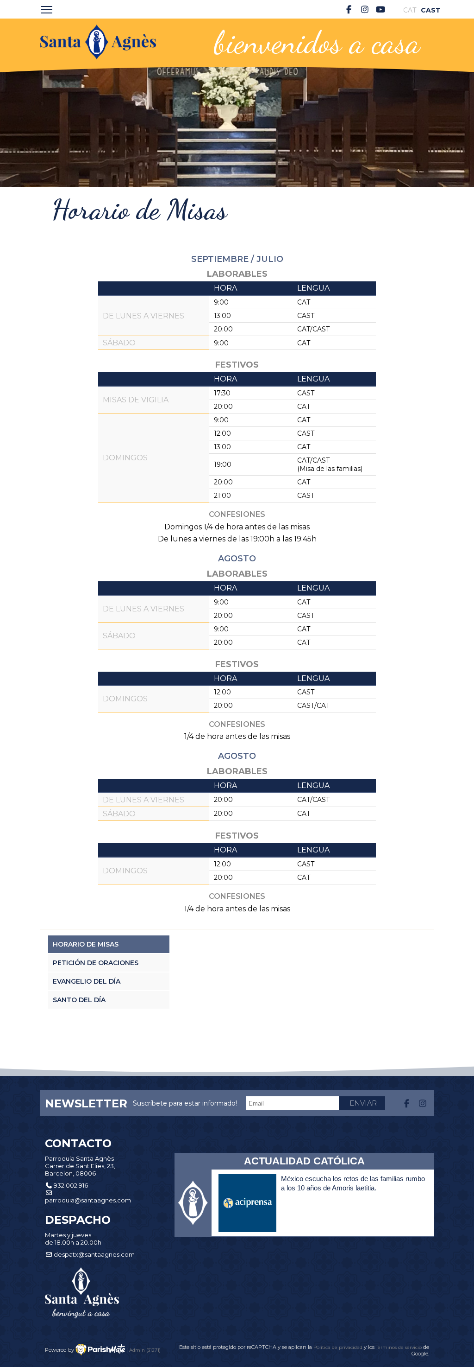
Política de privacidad (338, 1347)
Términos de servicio (399, 1347)
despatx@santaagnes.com (94, 1254)
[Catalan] (409, 10)
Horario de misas (85, 944)
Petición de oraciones (95, 963)
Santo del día (79, 1000)
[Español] (427, 10)
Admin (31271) (145, 1350)
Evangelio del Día (86, 981)
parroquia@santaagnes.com (88, 1200)
